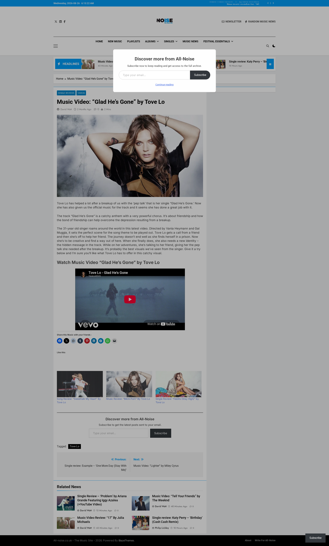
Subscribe (200, 75)
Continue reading (164, 84)
